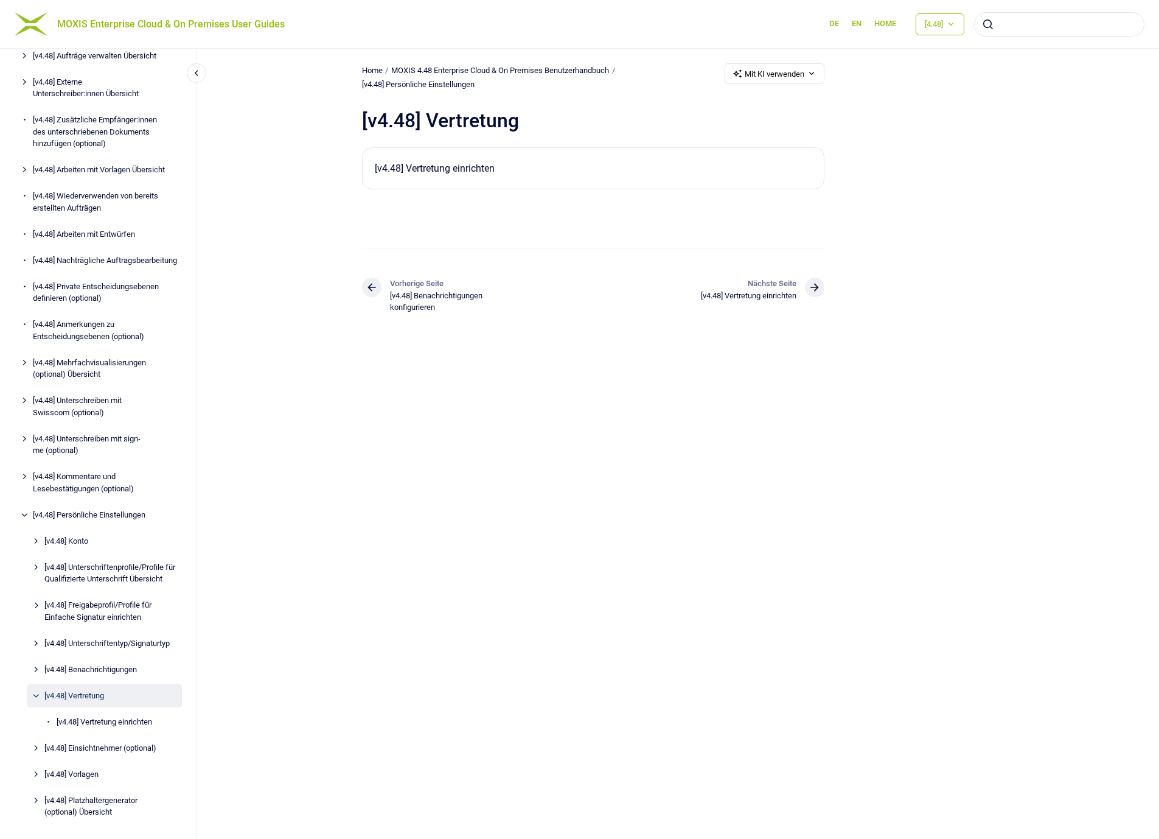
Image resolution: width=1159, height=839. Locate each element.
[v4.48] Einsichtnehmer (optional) (100, 748)
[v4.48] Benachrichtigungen (90, 669)
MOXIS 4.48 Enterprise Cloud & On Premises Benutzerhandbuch (500, 70)
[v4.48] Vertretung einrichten (104, 721)
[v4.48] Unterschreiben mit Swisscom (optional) (77, 406)
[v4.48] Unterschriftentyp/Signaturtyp (107, 643)
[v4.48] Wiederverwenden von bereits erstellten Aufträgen (95, 201)
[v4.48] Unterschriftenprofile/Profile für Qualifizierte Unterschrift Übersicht (109, 573)
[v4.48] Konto (66, 541)
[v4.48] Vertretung (74, 695)
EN (856, 23)
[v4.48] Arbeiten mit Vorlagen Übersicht (99, 169)
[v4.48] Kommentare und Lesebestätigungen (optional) (83, 482)
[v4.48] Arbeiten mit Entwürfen (84, 234)
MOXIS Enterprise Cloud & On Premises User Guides (171, 24)
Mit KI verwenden (774, 74)
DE (834, 23)
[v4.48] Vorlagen (71, 774)
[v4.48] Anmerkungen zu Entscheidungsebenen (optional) (88, 330)
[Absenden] (988, 24)
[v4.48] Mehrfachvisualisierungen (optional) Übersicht (89, 368)
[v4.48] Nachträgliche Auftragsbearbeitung (105, 260)
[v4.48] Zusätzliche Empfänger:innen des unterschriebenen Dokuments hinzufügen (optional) (95, 131)
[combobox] (1059, 24)
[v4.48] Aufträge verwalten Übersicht (94, 55)
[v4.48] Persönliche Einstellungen (89, 514)
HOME (885, 23)
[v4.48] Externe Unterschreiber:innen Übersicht (86, 88)
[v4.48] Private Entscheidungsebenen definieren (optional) (96, 292)
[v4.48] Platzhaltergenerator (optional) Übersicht (90, 806)
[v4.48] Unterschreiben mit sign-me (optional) (87, 444)
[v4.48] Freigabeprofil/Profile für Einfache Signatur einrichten (97, 611)
